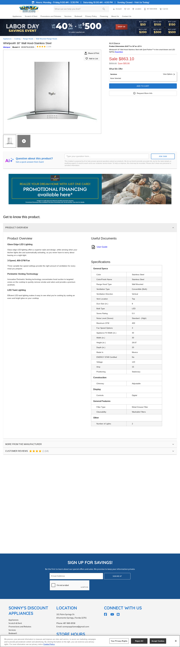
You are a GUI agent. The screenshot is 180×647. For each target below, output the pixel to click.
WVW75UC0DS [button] (27, 47)
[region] (90, 641)
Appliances (17, 16)
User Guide (102, 247)
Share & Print (93, 53)
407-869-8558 (69, 623)
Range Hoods (28, 39)
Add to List (93, 59)
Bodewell (78, 16)
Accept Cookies (158, 641)
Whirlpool (6, 47)
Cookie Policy (49, 644)
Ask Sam (163, 156)
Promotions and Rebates (50, 16)
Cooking (17, 39)
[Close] (176, 641)
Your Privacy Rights (119, 641)
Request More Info (144, 93)
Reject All (139, 641)
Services (67, 16)
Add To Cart (143, 86)
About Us (115, 16)
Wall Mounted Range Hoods (46, 39)
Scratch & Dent (31, 16)
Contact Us (126, 16)
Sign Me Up (117, 576)
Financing (104, 16)
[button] (113, 9)
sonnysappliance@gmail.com (75, 626)
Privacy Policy (91, 16)
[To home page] (29, 9)
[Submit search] (104, 9)
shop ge (121, 27)
